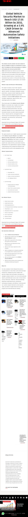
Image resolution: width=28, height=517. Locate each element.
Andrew (22, 306)
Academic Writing (7, 501)
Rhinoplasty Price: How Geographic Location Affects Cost (9, 333)
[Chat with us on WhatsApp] (3, 514)
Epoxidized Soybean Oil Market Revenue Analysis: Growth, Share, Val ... (10, 509)
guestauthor (16, 40)
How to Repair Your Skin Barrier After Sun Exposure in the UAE (10, 322)
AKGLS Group (11, 513)
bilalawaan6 (10, 307)
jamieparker (23, 317)
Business (12, 294)
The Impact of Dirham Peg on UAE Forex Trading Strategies (23, 302)
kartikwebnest (10, 316)
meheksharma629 (10, 327)
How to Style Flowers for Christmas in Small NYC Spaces (23, 324)
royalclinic (9, 337)
